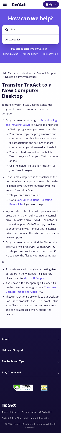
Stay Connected (11, 372)
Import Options (39, 48)
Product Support (46, 73)
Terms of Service (10, 412)
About (5, 339)
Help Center (9, 73)
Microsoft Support (34, 278)
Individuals (26, 73)
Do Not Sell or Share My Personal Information (25, 418)
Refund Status (11, 53)
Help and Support (12, 350)
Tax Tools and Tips (13, 361)
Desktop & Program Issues (21, 77)
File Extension (50, 53)
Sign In (52, 4)
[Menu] (5, 4)
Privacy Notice (29, 412)
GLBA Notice (45, 412)
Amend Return (31, 53)
